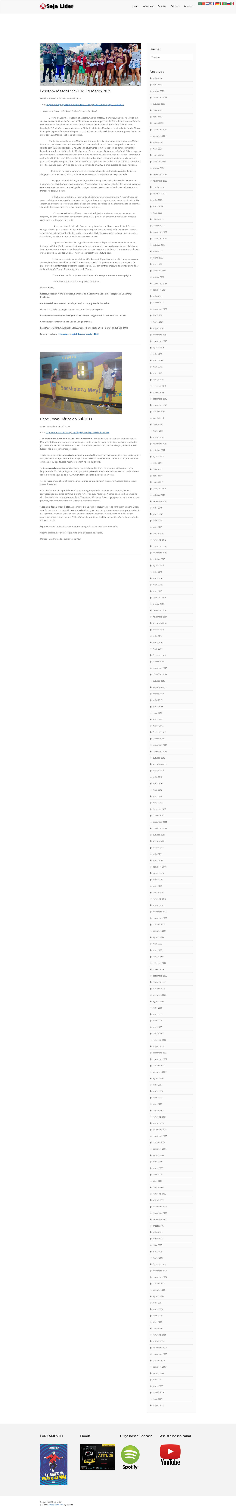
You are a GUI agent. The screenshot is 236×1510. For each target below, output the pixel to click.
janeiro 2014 (158, 661)
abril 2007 (157, 1104)
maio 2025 (157, 110)
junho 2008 (158, 1014)
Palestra (162, 6)
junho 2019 (158, 360)
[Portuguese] (225, 3)
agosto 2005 (158, 1226)
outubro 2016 (159, 495)
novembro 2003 (160, 1354)
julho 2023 (157, 200)
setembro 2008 (159, 995)
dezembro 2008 (160, 975)
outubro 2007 (159, 1065)
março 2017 (158, 482)
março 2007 (158, 1110)
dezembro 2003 (160, 1347)
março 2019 (158, 379)
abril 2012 (157, 796)
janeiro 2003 (158, 1392)
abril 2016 (157, 527)
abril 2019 (157, 373)
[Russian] (228, 3)
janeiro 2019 (158, 392)
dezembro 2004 (160, 1270)
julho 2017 (157, 463)
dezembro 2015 (160, 546)
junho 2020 (158, 315)
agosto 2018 (158, 418)
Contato (188, 6)
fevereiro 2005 (159, 1264)
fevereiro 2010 (159, 899)
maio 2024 (157, 148)
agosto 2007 (158, 1078)
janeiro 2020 (158, 328)
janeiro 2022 (158, 277)
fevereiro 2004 (159, 1334)
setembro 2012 (159, 764)
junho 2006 (158, 1168)
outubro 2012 (159, 758)
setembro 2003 (159, 1367)
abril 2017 (157, 475)
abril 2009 (157, 950)
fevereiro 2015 (159, 597)
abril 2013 (157, 719)
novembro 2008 (160, 982)
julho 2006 (157, 1161)
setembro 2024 (159, 136)
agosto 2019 (158, 347)
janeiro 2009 (158, 969)
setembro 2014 (159, 623)
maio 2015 (157, 584)
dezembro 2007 (160, 1052)
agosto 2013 (158, 693)
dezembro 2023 (160, 174)
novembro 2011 (160, 828)
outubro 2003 (159, 1360)
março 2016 (158, 533)
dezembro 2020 (160, 309)
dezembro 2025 (160, 97)
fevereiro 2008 (159, 1040)
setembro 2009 (159, 931)
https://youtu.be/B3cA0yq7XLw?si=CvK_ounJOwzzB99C (73, 111)
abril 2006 (157, 1181)
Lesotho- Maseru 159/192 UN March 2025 (75, 90)
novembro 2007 (160, 1059)
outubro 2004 (159, 1283)
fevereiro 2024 (159, 161)
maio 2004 (157, 1315)
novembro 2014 (160, 616)
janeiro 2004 (158, 1341)
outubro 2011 (159, 834)
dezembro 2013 (160, 668)
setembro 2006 (159, 1149)
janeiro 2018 (158, 437)
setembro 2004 (159, 1290)
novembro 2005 (160, 1213)
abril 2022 (157, 264)
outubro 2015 (159, 559)
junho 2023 (158, 206)
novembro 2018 (160, 405)
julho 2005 (157, 1232)
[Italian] (221, 3)
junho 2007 (158, 1091)
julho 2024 (157, 142)
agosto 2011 (158, 847)
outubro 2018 (159, 411)
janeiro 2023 (158, 225)
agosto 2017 (158, 456)
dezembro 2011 (160, 822)
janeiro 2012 (158, 815)
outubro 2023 (159, 187)
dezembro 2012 (160, 745)
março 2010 (158, 892)
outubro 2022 (159, 245)
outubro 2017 (159, 450)
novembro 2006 (160, 1136)
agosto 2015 (158, 565)
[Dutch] (207, 3)
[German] (218, 3)
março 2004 (158, 1328)
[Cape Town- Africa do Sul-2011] (90, 383)
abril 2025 (157, 116)
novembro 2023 (160, 181)
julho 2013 (157, 700)
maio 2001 (157, 1399)
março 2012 (158, 802)
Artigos (174, 6)
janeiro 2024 (158, 168)
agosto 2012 (158, 770)
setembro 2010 (159, 866)
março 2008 (158, 1033)
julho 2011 (157, 854)
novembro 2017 (160, 443)
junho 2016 (158, 514)
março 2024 (158, 155)
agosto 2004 (158, 1296)
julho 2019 (157, 354)
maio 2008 (157, 1020)
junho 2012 (158, 783)
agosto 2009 (158, 937)
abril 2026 (157, 84)
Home (136, 6)
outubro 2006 (159, 1142)
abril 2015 (157, 591)
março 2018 (158, 431)
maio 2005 (157, 1245)
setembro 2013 (159, 687)
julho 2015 (157, 572)
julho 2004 (157, 1302)
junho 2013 (158, 706)
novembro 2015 (160, 552)
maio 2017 (157, 469)
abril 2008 (157, 1027)
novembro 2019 (160, 341)
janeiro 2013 (158, 738)
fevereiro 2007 (159, 1117)
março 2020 (158, 322)
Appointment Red (56, 1504)
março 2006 (158, 1187)
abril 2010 (157, 886)
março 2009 (158, 956)
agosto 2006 (158, 1155)
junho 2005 (158, 1238)
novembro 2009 (160, 918)
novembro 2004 (160, 1277)
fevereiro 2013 (159, 732)
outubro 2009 (159, 924)
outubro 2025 (159, 104)
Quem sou (148, 6)
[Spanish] (232, 3)
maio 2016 (157, 520)
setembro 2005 (159, 1219)
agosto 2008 (158, 1001)
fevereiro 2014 (159, 655)
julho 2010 (157, 879)
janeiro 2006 (158, 1200)
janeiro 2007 (158, 1123)
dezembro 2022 (160, 232)
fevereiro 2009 (159, 963)
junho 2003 (158, 1386)
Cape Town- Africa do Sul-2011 (66, 418)
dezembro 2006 (160, 1129)
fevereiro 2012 (159, 809)
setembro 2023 (159, 193)
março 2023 (158, 219)
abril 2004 (157, 1322)
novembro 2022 (160, 238)
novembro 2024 (160, 129)
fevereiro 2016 (159, 540)
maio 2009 (157, 943)
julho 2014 (157, 636)
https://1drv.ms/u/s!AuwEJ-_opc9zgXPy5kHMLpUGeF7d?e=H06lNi (77, 432)
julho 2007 (157, 1084)
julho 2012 (157, 777)
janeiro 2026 (158, 91)
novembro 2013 (160, 674)
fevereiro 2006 (159, 1193)
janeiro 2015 (158, 604)
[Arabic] (200, 3)
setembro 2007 (159, 1072)
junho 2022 (158, 257)
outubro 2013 (159, 681)
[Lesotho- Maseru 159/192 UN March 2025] (90, 64)
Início (166, 23)
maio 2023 (157, 213)
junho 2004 (158, 1309)
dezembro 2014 (160, 610)
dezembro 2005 (160, 1206)
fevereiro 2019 (159, 386)
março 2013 (158, 725)
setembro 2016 (159, 501)
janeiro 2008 (158, 1046)
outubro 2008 (159, 988)
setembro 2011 (159, 841)
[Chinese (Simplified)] (204, 3)
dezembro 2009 (160, 911)
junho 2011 (158, 860)
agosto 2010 (158, 873)
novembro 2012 (160, 751)
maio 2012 (157, 790)
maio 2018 (157, 424)
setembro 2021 (159, 289)
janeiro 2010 (158, 905)
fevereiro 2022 (159, 270)
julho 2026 (157, 78)
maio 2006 (157, 1174)
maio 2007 (157, 1097)
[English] (211, 3)
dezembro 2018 (160, 398)
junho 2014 (158, 642)
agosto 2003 (158, 1373)
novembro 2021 (160, 283)
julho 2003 (157, 1379)
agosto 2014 (158, 629)
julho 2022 (157, 251)
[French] (214, 3)
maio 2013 (157, 713)
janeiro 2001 (158, 1405)
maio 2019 (157, 366)
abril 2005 (157, 1251)
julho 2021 (157, 296)
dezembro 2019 (160, 334)
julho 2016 (157, 507)
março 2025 (158, 123)
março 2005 (158, 1258)
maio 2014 (157, 649)
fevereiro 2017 (159, 488)
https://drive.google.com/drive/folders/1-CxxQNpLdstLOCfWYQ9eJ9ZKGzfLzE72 (85, 104)
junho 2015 (158, 578)
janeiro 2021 (158, 302)
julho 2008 (157, 1008)
